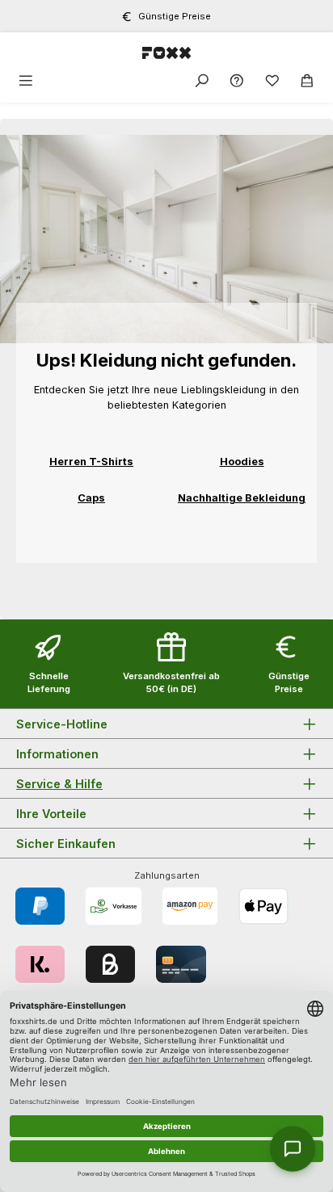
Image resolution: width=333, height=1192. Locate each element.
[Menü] (26, 81)
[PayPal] (40, 906)
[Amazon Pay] (190, 906)
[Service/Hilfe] (237, 81)
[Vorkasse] (113, 906)
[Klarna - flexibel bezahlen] (40, 964)
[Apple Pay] (263, 906)
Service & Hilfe (59, 784)
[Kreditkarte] (180, 964)
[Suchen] (202, 81)
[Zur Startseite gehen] (166, 52)
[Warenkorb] (307, 81)
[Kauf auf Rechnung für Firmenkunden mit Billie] (110, 964)
